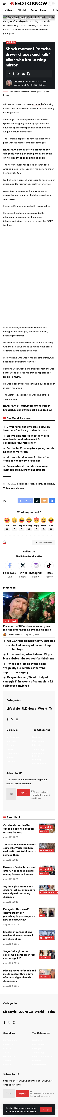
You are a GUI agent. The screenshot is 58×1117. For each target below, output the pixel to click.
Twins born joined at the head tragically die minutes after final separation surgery (24, 668)
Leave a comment (45, 542)
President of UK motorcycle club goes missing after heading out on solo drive (27, 627)
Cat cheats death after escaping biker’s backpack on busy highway (18, 829)
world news (17, 488)
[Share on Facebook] (13, 73)
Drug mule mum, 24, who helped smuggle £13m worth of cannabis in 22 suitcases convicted (28, 681)
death (39, 483)
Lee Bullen (19, 81)
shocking (49, 483)
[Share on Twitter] (18, 73)
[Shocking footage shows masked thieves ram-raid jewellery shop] (47, 935)
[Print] (28, 73)
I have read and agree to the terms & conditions (40, 794)
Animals (45, 827)
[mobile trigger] (6, 3)
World (11, 42)
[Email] (23, 73)
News (43, 831)
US (42, 915)
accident (22, 483)
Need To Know (29, 3)
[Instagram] (36, 569)
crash (31, 483)
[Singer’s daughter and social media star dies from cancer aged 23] (47, 954)
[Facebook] (9, 569)
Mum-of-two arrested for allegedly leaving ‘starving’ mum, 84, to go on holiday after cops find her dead (27, 153)
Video (6, 488)
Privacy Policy (12, 1111)
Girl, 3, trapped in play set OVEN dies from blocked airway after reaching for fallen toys (29, 645)
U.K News (11, 621)
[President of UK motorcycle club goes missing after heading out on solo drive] (29, 607)
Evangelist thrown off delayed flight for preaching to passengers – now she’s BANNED (19, 914)
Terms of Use (29, 1111)
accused (37, 104)
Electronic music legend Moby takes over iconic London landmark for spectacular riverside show (26, 439)
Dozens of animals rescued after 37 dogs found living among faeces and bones (19, 871)
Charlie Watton (15, 634)
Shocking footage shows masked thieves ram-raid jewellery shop (18, 935)
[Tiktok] (49, 569)
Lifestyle (13, 708)
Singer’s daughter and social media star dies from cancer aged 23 (19, 955)
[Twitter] (23, 569)
